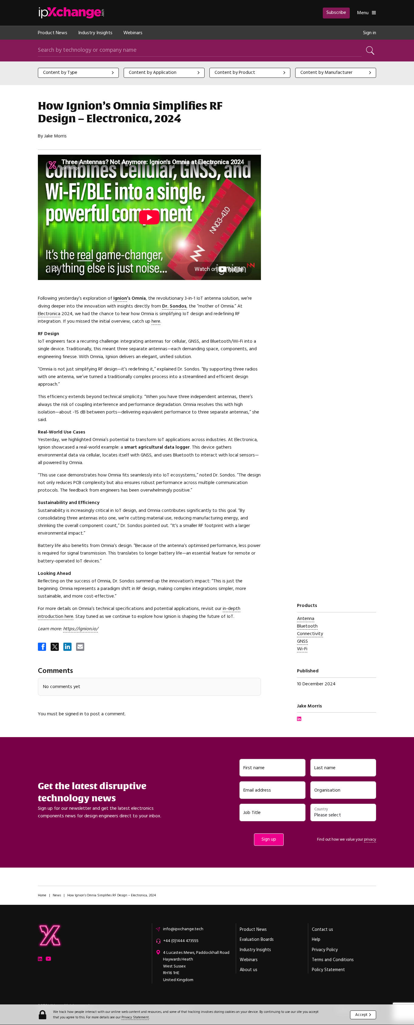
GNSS (302, 641)
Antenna (305, 618)
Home (42, 895)
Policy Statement (328, 970)
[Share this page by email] (80, 647)
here (156, 321)
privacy (370, 839)
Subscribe (336, 12)
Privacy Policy (325, 950)
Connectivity (310, 634)
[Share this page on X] (55, 647)
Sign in (369, 32)
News (57, 895)
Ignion (120, 298)
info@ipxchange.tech (183, 929)
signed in (74, 714)
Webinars (132, 32)
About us (248, 970)
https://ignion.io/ (80, 629)
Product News (52, 32)
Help (316, 940)
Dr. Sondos (174, 306)
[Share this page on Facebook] (42, 647)
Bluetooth (307, 626)
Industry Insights (95, 32)
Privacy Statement (135, 1017)
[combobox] (78, 73)
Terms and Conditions (333, 960)
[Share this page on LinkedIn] (67, 647)
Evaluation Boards (257, 940)
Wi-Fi (302, 649)
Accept (361, 1014)
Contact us (322, 930)
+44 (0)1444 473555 (181, 941)
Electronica (49, 314)
